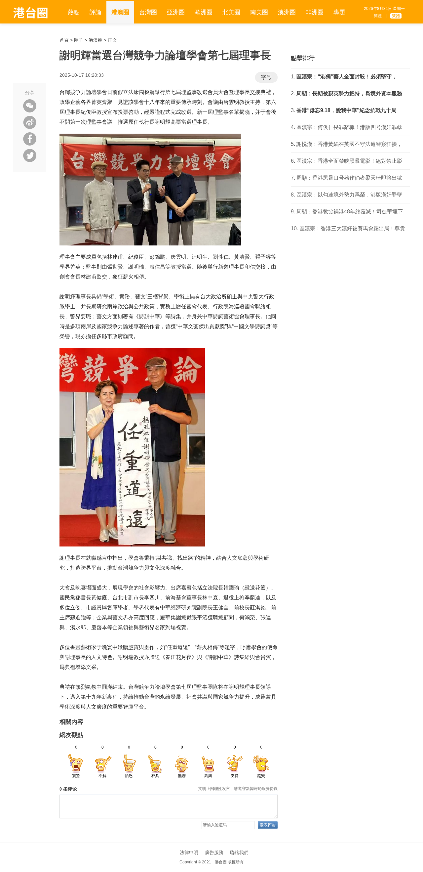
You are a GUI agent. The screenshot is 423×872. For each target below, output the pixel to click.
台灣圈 (148, 12)
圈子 (78, 40)
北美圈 (231, 12)
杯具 (155, 775)
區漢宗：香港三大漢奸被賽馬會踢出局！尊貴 (352, 228)
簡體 (378, 16)
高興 (208, 775)
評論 (95, 12)
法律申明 (189, 852)
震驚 (76, 775)
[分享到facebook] (29, 139)
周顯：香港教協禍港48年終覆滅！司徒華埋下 (349, 211)
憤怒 (129, 775)
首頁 (64, 40)
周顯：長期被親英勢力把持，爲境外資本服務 (349, 93)
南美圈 (259, 12)
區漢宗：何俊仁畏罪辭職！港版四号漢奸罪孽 (349, 127)
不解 (102, 775)
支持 (235, 775)
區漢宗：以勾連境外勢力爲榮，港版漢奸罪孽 (349, 194)
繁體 (396, 16)
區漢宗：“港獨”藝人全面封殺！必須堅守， (346, 76)
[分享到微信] (29, 105)
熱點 (74, 12)
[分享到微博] (29, 122)
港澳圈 (120, 12)
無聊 (182, 775)
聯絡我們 (239, 852)
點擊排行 (303, 58)
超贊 (261, 775)
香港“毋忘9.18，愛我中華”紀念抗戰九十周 (346, 110)
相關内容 (71, 722)
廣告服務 (214, 852)
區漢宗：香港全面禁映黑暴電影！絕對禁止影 (349, 161)
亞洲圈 (176, 12)
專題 (339, 12)
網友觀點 (71, 735)
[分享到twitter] (29, 155)
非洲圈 (315, 12)
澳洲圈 (287, 12)
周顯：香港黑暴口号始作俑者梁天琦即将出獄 (349, 178)
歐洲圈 (203, 12)
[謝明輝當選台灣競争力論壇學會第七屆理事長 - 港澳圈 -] (30, 13)
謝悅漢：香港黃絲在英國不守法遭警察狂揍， (349, 144)
